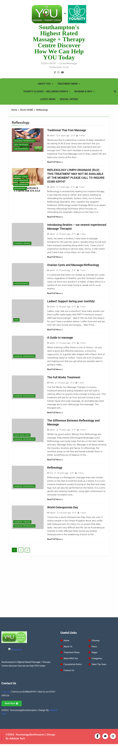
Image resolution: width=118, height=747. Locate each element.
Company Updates (22, 243)
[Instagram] (113, 736)
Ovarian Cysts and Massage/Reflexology (73, 265)
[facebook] (55, 72)
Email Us (5, 691)
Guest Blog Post (21, 435)
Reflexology (20, 188)
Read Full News (54, 161)
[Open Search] (115, 91)
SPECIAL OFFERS (69, 99)
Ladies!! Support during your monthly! (71, 301)
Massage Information (24, 140)
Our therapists (21, 184)
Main (16, 320)
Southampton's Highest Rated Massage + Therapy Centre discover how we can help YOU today (59, 42)
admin (52, 135)
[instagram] (58, 72)
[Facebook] (97, 736)
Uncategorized (21, 149)
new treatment (21, 145)
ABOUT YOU (44, 83)
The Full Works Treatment (63, 377)
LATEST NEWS (47, 99)
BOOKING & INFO (83, 91)
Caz (51, 472)
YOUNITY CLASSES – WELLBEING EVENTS (45, 91)
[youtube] (62, 72)
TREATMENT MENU (67, 83)
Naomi (53, 512)
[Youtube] (105, 736)
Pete (52, 382)
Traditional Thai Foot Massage (66, 130)
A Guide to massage (60, 337)
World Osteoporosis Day (62, 507)
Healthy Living (20, 176)
